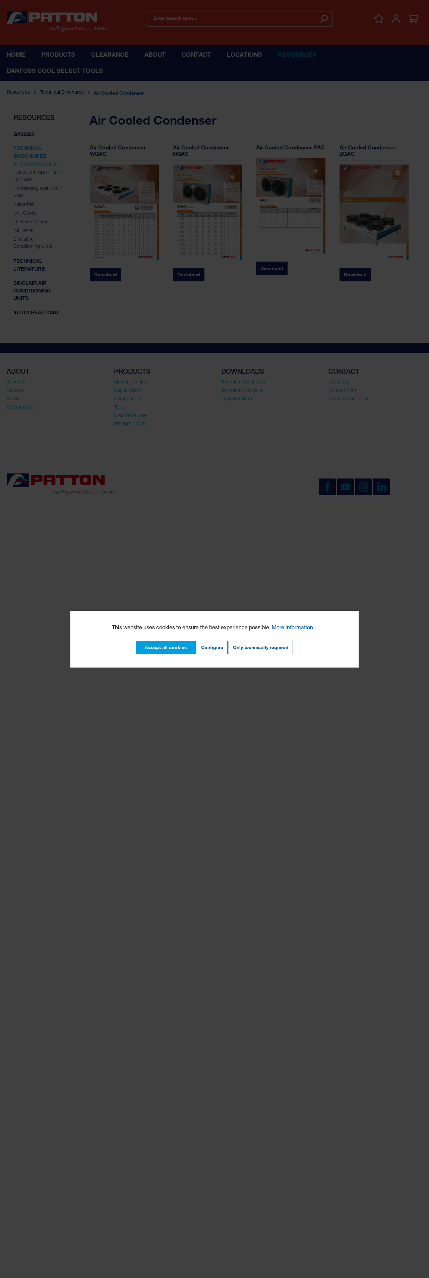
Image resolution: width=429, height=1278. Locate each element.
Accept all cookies (166, 647)
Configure (212, 647)
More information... (294, 628)
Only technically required (261, 647)
